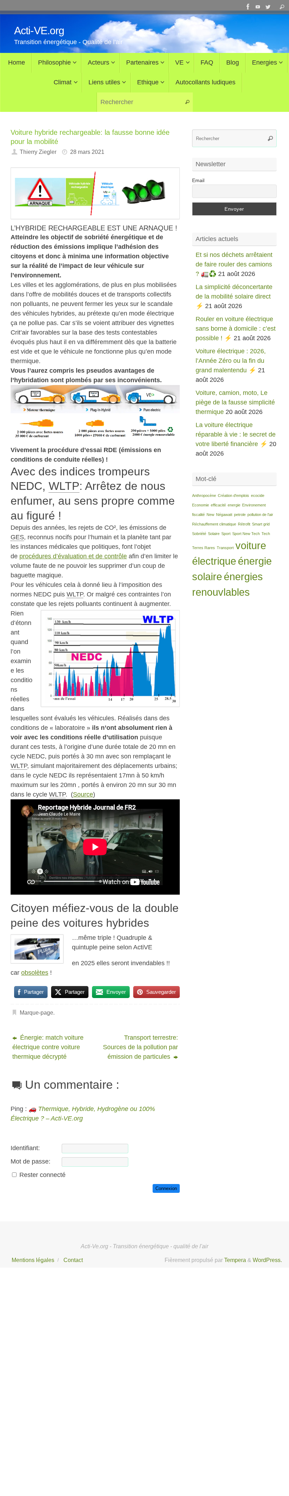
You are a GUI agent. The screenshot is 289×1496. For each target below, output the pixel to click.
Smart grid (261, 524)
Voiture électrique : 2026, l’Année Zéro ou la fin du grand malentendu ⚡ (231, 361)
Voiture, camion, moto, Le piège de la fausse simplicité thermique (235, 402)
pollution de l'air (260, 514)
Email (198, 180)
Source (83, 794)
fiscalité (198, 514)
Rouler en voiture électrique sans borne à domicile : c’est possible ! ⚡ (236, 329)
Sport (225, 533)
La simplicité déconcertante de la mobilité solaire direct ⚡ (234, 296)
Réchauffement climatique (214, 524)
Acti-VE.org (39, 30)
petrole (240, 514)
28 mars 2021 (87, 152)
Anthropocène (204, 495)
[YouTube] (258, 7)
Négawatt (224, 514)
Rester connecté (42, 1174)
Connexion (166, 1188)
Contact (73, 1260)
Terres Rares (203, 548)
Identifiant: (25, 1148)
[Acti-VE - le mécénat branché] (248, 7)
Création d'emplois (233, 495)
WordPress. (267, 1260)
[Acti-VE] (268, 7)
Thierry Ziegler (38, 152)
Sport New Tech (246, 533)
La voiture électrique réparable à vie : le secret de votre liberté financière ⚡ (236, 434)
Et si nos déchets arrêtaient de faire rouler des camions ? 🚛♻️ (234, 264)
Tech (266, 533)
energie (234, 505)
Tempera (235, 1260)
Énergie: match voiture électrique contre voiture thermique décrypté (48, 1047)
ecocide (257, 495)
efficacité (218, 505)
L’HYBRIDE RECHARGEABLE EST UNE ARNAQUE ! (94, 228)
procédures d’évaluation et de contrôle (73, 556)
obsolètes (34, 972)
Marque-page (36, 1012)
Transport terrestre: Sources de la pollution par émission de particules (140, 1047)
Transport (225, 548)
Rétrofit (244, 524)
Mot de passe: (30, 1161)
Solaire (214, 533)
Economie (200, 505)
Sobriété (199, 533)
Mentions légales (33, 1260)
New (210, 514)
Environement (254, 505)
